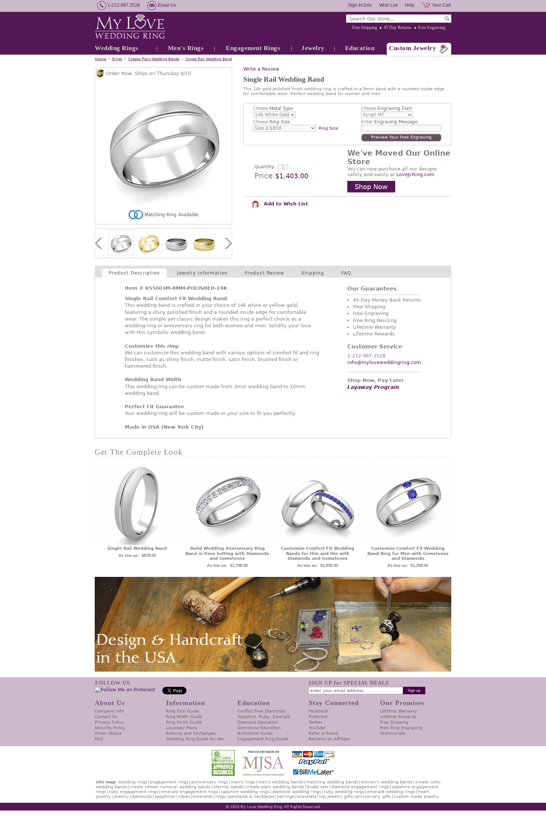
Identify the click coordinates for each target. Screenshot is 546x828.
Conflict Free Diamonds (261, 711)
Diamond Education (257, 722)
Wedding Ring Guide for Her (195, 739)
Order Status (108, 733)
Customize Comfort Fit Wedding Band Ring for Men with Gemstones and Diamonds (408, 553)
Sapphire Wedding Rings (245, 791)
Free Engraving (431, 27)
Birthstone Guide (255, 733)
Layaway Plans (181, 727)
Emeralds (203, 796)
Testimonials (393, 733)
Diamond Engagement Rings (360, 787)
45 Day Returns (398, 27)
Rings (117, 59)
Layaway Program (373, 387)
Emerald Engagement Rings (189, 791)
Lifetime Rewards (398, 716)
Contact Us (106, 716)
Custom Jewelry (412, 48)
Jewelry (313, 48)
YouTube (317, 727)
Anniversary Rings (209, 782)
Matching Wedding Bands (332, 782)
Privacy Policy (109, 722)
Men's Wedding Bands (280, 782)
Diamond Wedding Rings (296, 791)
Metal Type (273, 108)
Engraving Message (389, 121)
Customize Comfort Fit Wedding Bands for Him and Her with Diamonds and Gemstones (317, 553)
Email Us (167, 5)
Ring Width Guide (184, 716)
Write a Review (261, 69)
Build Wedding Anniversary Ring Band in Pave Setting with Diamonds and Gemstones (227, 553)
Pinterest (318, 716)
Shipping (312, 273)
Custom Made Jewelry (416, 796)
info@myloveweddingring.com (384, 362)
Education (360, 48)
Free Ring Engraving (401, 727)
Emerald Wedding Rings (391, 791)
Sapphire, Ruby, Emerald (263, 716)
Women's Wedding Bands (387, 782)
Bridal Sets (318, 787)
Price (263, 175)
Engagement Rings (253, 48)
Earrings (286, 796)
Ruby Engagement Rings (133, 791)
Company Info (109, 711)
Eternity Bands (228, 787)
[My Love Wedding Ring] (130, 27)
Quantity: (264, 166)
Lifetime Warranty (398, 711)
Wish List (388, 5)
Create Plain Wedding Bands (153, 59)
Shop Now (371, 187)
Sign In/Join (360, 5)
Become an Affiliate (329, 739)
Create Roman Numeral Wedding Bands (170, 787)
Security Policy (110, 727)
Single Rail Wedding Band (208, 59)
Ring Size (271, 121)
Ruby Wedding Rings (344, 791)
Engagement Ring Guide (262, 739)
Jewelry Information (202, 273)
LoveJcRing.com (415, 174)
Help (410, 5)
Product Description (134, 273)
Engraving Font (386, 108)
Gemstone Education (259, 727)
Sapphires (165, 796)
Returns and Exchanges (191, 733)
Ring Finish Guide (184, 722)
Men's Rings (186, 48)
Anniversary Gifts (373, 796)
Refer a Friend (323, 733)
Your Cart (441, 5)
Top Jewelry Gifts (336, 796)
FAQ (346, 273)
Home (100, 59)
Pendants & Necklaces (251, 796)
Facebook (318, 711)
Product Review (264, 273)
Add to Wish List (285, 204)
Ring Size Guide (182, 711)
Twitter (315, 722)
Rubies (184, 796)
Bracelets (306, 796)
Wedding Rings (117, 48)
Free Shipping (364, 27)
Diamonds (141, 796)
